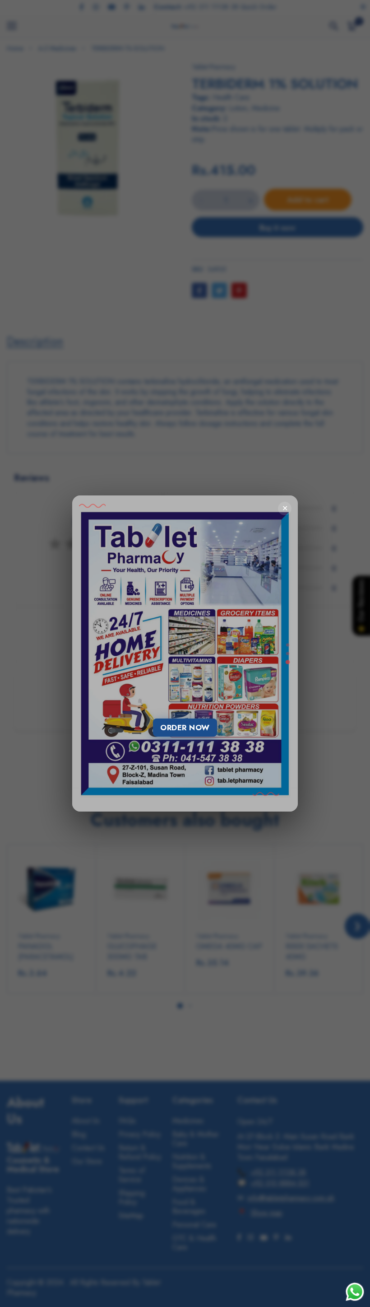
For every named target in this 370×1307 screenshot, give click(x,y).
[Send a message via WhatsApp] (354, 1291)
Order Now (185, 727)
